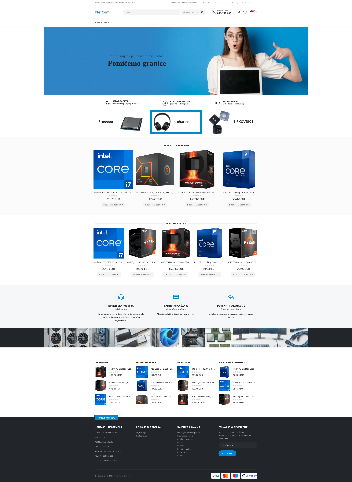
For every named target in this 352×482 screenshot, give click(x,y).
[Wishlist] (245, 12)
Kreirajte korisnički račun (242, 3)
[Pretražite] (202, 12)
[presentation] (89, 171)
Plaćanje (181, 442)
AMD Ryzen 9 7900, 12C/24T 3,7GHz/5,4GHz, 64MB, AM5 (155, 192)
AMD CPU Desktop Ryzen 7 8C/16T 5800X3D (243, 262)
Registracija (141, 432)
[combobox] (164, 12)
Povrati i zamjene (184, 449)
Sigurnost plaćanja (185, 436)
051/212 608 (108, 456)
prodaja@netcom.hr (109, 460)
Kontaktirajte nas (222, 3)
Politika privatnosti (185, 439)
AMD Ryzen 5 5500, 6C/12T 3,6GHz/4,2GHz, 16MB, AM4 (142, 262)
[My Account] (238, 12)
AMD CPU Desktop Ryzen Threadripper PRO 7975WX (197, 192)
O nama (98, 432)
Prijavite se (207, 3)
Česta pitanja (141, 436)
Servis (180, 455)
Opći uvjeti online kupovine (188, 432)
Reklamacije (182, 452)
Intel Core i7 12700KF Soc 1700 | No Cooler (113, 192)
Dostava (180, 445)
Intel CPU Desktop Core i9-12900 (239, 192)
